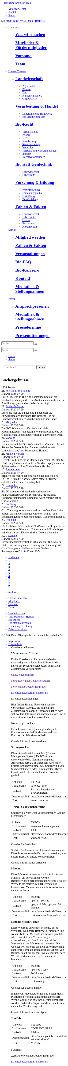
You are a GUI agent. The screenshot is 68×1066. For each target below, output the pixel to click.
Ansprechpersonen (32, 306)
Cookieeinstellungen (22, 647)
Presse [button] (11, 298)
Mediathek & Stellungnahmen (29, 289)
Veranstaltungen (30, 253)
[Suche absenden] (35, 344)
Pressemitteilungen (32, 335)
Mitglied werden (17, 8)
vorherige (13, 557)
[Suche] (2, 347)
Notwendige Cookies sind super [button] (28, 686)
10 (9, 588)
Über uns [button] (13, 27)
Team (20, 64)
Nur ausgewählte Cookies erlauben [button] (30, 680)
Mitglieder (11, 422)
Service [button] (12, 229)
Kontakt (12, 12)
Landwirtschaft (29, 78)
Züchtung (11, 504)
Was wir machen (30, 34)
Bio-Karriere (27, 270)
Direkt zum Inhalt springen (16, 2)
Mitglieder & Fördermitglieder (31, 45)
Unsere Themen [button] (17, 71)
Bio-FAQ (23, 262)
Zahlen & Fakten (30, 206)
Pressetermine (28, 327)
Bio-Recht (24, 124)
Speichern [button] (16, 1049)
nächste (12, 592)
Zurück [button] (15, 1055)
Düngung (11, 519)
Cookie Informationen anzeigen (28, 741)
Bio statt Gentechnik (33, 164)
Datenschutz (15, 644)
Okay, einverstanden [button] (22, 674)
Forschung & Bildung (34, 182)
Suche (11, 15)
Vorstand (23, 55)
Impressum (14, 641)
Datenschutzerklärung (23, 692)
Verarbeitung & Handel (36, 106)
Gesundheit (12, 485)
